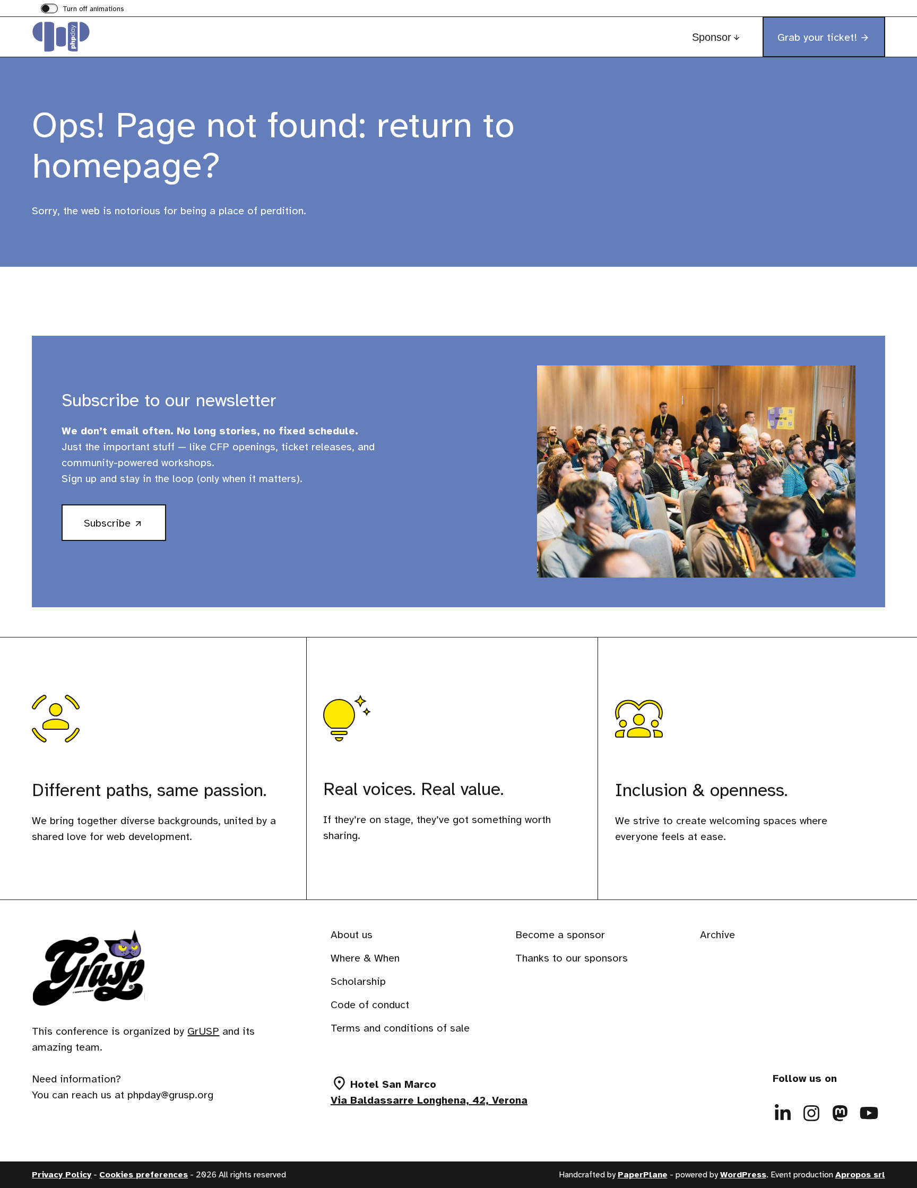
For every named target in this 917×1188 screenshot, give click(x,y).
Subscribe (125, 527)
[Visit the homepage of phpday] (85, 37)
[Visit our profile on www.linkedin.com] (783, 1113)
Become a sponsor (560, 934)
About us (352, 934)
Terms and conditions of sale (400, 1028)
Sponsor (711, 37)
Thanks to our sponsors (571, 958)
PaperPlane (643, 1174)
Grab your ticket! (817, 37)
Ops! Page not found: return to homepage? (273, 145)
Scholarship (358, 981)
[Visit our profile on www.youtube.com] (869, 1113)
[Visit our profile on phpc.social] (840, 1113)
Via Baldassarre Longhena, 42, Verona (429, 1100)
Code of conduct (370, 1004)
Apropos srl (860, 1174)
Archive (717, 934)
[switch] (82, 9)
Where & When (365, 958)
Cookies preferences (143, 1174)
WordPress (743, 1174)
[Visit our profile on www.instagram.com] (812, 1113)
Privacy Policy (61, 1174)
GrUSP (203, 1031)
